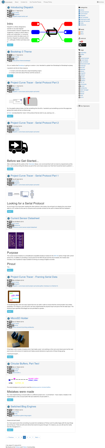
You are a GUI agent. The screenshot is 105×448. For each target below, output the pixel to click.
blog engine (27, 415)
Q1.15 (82, 82)
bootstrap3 (27, 60)
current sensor (22, 227)
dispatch (17, 14)
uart (26, 16)
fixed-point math (85, 64)
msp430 (83, 73)
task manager (85, 90)
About (16, 2)
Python (25, 447)
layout (82, 71)
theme (22, 60)
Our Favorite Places (35, 2)
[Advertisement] (83, 117)
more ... (10, 45)
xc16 (82, 97)
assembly (83, 52)
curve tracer (22, 91)
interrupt (83, 66)
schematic (84, 84)
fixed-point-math (85, 19)
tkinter (82, 94)
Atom (82, 34)
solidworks (31, 327)
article (16, 325)
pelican (18, 60)
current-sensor (84, 12)
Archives (101, 2)
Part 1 (10, 113)
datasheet (34, 227)
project (20, 16)
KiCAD (83, 67)
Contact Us (24, 2)
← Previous (10, 437)
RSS (81, 32)
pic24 (27, 91)
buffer (18, 372)
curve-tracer (83, 14)
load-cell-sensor (85, 21)
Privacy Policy (48, 2)
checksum (47, 286)
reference (17, 225)
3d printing (24, 327)
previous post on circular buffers (41, 387)
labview (83, 69)
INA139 (56, 256)
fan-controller (84, 17)
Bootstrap (21, 65)
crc (51, 286)
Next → (37, 437)
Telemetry (31, 164)
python (42, 286)
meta (16, 59)
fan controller (84, 62)
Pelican (18, 447)
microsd (18, 327)
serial (23, 16)
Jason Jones (15, 12)
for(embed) (8, 2)
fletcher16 (55, 286)
